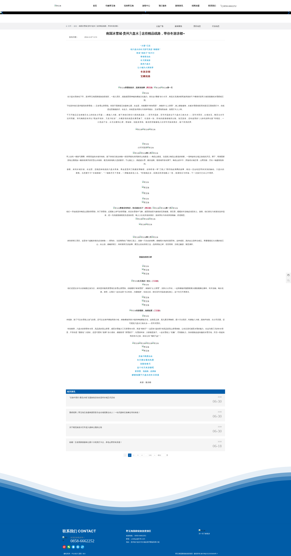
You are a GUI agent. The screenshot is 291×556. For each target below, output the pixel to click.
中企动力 (75, 554)
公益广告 (159, 26)
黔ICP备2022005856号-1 (209, 554)
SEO (84, 554)
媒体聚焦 (178, 26)
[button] (145, 11)
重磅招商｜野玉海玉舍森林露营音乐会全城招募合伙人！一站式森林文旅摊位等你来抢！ (104, 412)
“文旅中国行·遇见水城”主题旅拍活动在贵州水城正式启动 (92, 397)
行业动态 (215, 26)
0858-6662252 (229, 6)
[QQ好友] (73, 547)
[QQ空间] (78, 547)
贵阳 (80, 554)
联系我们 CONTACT (79, 531)
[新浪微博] (64, 547)
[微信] (68, 547)
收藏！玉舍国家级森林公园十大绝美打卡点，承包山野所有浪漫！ (95, 442)
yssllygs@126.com (138, 539)
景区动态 (197, 26)
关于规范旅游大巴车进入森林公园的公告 (85, 427)
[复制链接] (82, 547)
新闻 (75, 26)
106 (150, 455)
